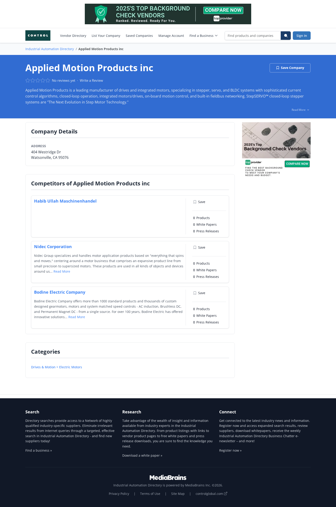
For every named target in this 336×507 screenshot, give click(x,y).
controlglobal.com (210, 493)
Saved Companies (139, 35)
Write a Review (91, 80)
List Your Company (106, 35)
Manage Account (171, 35)
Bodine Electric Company (59, 292)
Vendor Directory (73, 35)
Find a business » (38, 450)
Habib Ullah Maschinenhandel (65, 201)
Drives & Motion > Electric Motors (56, 367)
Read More (61, 271)
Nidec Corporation (53, 246)
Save (201, 202)
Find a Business (201, 35)
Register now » (230, 450)
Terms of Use (150, 493)
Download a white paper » (142, 455)
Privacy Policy (119, 493)
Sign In (301, 35)
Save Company (292, 67)
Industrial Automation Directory (49, 49)
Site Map (178, 493)
